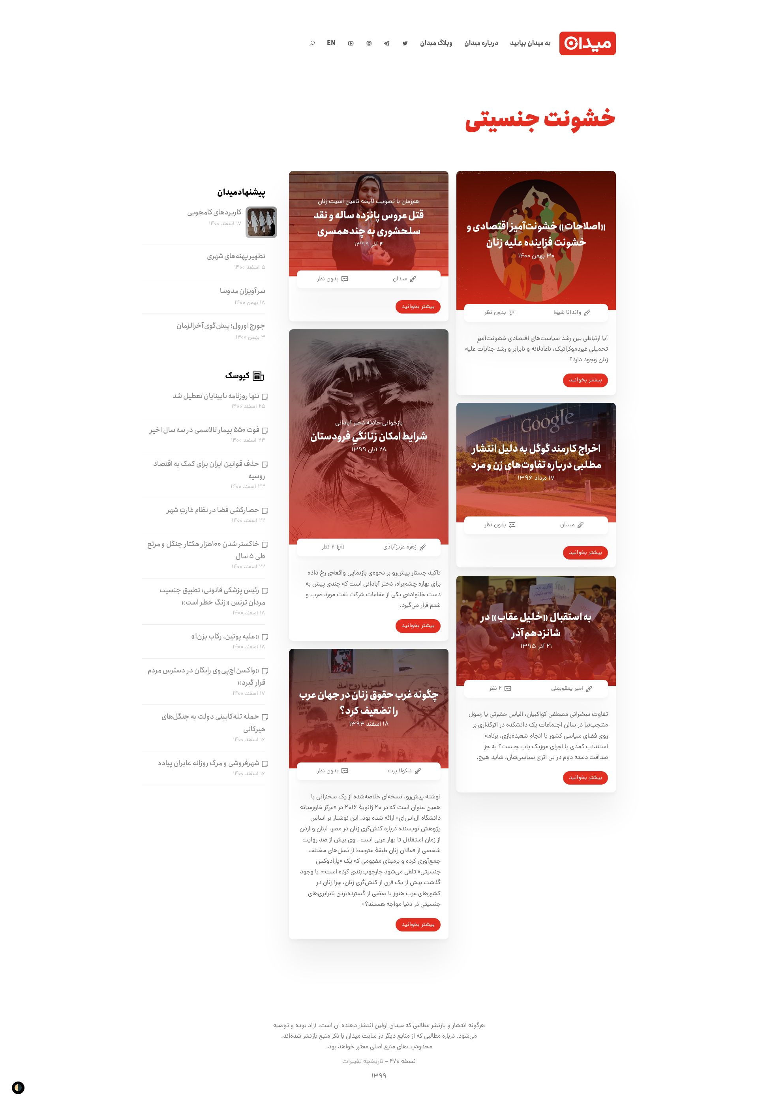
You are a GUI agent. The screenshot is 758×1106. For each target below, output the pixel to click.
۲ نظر (328, 547)
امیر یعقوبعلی (567, 688)
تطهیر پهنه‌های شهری (236, 256)
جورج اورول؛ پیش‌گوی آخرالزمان (220, 326)
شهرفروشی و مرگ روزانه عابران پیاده (208, 763)
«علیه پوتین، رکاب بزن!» (225, 636)
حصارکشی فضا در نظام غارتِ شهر (213, 510)
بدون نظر (495, 312)
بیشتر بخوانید (585, 380)
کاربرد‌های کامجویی (214, 212)
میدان (400, 279)
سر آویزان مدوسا (242, 291)
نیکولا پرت (400, 771)
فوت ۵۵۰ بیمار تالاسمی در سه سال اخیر (204, 430)
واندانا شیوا (567, 312)
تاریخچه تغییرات (362, 1062)
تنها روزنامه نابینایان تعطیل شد (216, 396)
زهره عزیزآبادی (400, 547)
